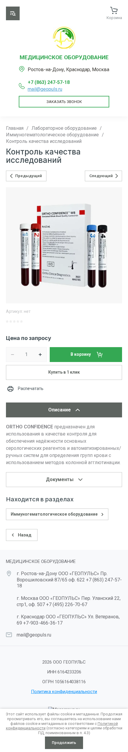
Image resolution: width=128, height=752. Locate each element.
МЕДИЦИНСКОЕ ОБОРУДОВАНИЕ (64, 57)
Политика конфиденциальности (64, 691)
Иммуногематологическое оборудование (52, 135)
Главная (15, 128)
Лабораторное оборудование (64, 128)
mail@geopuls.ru (45, 89)
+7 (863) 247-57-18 (49, 82)
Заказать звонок (64, 101)
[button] (13, 13)
